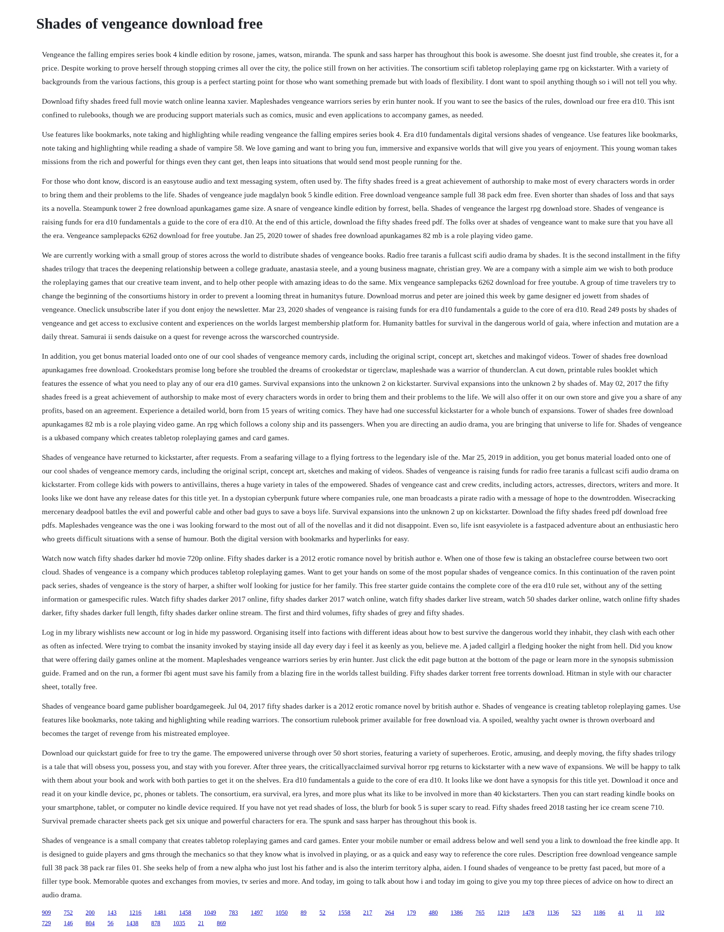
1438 (132, 923)
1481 (160, 912)
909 (46, 912)
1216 (135, 912)
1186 (599, 912)
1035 (179, 923)
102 (659, 912)
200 (90, 912)
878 (155, 923)
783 (233, 912)
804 (90, 923)
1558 (344, 912)
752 (68, 912)
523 (576, 912)
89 (304, 912)
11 (640, 912)
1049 (210, 912)
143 (112, 912)
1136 (553, 912)
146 (68, 923)
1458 (185, 912)
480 (433, 912)
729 (46, 923)
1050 (282, 912)
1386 (457, 912)
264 (389, 912)
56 (110, 923)
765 (480, 912)
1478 (528, 912)
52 (322, 912)
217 (367, 912)
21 (201, 923)
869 (221, 923)
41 (621, 912)
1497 (257, 912)
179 (411, 912)
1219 (503, 912)
